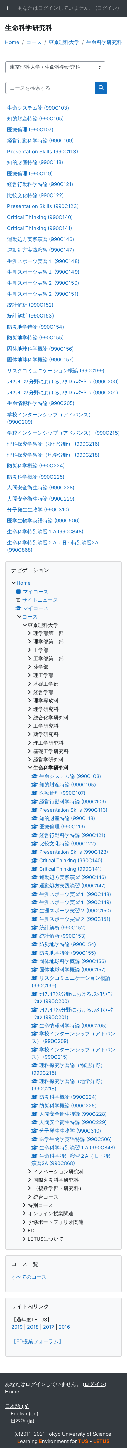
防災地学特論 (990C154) (35, 327)
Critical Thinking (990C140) (40, 217)
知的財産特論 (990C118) (35, 162)
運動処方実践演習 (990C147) (40, 250)
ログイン (107, 8)
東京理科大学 (64, 42)
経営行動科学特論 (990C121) (40, 184)
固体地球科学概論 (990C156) (40, 348)
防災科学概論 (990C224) (36, 465)
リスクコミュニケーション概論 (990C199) (55, 370)
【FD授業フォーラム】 (37, 1341)
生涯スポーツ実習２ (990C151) (42, 294)
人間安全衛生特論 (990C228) (41, 487)
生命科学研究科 (104, 42)
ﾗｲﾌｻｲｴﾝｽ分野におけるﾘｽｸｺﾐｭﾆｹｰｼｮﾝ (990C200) (63, 381)
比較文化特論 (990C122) (35, 195)
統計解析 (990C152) (30, 305)
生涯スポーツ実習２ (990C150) (43, 283)
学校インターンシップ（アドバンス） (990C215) (63, 433)
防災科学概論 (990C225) (35, 477)
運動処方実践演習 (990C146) (40, 239)
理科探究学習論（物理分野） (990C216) (53, 444)
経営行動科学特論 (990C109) (40, 140)
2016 (64, 1327)
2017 (48, 1327)
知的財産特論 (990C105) (35, 118)
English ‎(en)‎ (24, 1414)
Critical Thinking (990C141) (39, 228)
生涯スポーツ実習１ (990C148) (43, 261)
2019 (17, 1327)
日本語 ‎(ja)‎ (17, 1406)
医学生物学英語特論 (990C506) (43, 520)
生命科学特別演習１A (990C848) (45, 531)
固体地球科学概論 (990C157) (40, 359)
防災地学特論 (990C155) (35, 337)
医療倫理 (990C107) (30, 129)
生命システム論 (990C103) (38, 107)
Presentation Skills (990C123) (43, 206)
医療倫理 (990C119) (30, 173)
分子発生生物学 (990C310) (38, 509)
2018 (33, 1327)
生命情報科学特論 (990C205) (41, 403)
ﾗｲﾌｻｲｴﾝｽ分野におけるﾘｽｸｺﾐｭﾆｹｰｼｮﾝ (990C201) (62, 392)
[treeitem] (63, 911)
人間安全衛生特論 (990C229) (41, 498)
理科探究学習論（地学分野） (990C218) (53, 455)
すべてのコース (29, 1277)
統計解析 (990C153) (30, 315)
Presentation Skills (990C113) (42, 151)
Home (12, 42)
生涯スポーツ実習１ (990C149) (43, 272)
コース (34, 42)
